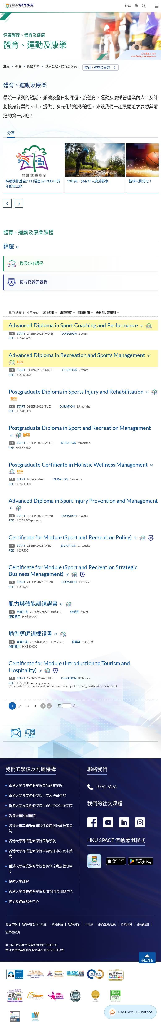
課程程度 (66, 312)
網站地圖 (143, 924)
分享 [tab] (11, 133)
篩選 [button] (8, 246)
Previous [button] (7, 203)
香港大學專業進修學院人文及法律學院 (37, 795)
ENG (128, 5)
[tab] (80, 325)
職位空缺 (11, 924)
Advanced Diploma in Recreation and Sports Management (77, 355)
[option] (33, 168)
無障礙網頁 (12, 932)
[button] (144, 6)
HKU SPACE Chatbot (135, 1012)
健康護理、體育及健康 (61, 66)
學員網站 (57, 924)
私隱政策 (126, 924)
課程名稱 (48, 312)
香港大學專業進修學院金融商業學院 (35, 785)
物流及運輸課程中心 (24, 901)
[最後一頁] (49, 706)
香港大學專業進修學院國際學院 (32, 841)
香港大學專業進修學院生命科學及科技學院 (41, 806)
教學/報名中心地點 (34, 924)
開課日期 (84, 312)
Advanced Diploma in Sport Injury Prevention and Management (83, 501)
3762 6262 (107, 786)
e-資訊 (30, 733)
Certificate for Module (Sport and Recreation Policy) (70, 537)
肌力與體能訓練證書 (33, 604)
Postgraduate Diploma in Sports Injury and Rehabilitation (76, 392)
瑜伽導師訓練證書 (30, 634)
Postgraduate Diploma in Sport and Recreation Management (80, 428)
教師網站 (74, 924)
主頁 (6, 66)
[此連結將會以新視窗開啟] (116, 861)
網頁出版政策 (107, 924)
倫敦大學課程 (19, 881)
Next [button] (19, 203)
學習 (18, 66)
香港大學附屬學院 (22, 816)
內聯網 (88, 924)
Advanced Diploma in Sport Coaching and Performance (73, 325)
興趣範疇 (33, 66)
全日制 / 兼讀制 (106, 312)
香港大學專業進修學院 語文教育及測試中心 (41, 891)
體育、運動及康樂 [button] (97, 67)
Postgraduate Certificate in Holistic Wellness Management (78, 465)
